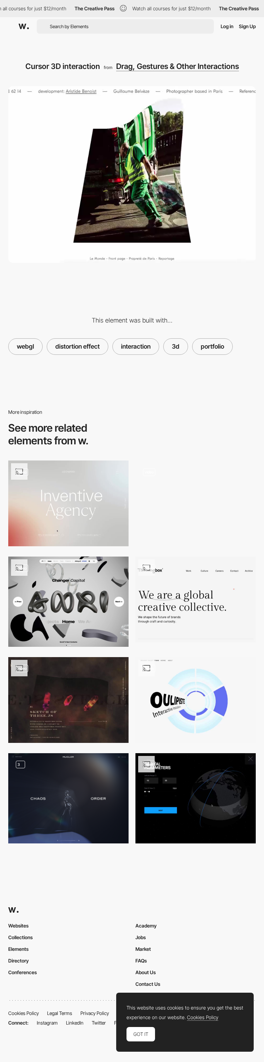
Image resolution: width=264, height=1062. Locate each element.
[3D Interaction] (68, 602)
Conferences (22, 972)
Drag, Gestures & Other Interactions (177, 66)
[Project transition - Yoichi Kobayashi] (68, 700)
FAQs (141, 961)
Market (143, 949)
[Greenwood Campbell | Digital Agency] (195, 503)
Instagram (47, 1023)
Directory (18, 961)
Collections (20, 937)
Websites (18, 926)
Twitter (99, 1023)
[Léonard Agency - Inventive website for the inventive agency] (68, 503)
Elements (18, 949)
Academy (146, 926)
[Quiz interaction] (68, 798)
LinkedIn (75, 1023)
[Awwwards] (24, 26)
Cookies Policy (23, 1013)
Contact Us (147, 984)
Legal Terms (59, 1013)
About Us (145, 972)
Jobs (140, 937)
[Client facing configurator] (195, 798)
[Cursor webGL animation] (195, 700)
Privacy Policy (94, 1013)
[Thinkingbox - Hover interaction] (195, 599)
